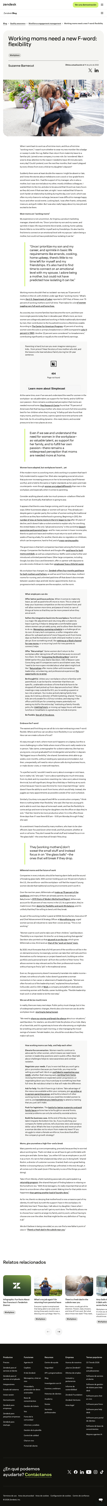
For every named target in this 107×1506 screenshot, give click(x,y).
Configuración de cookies (60, 1496)
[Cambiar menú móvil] (102, 5)
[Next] (58, 1331)
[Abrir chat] (101, 1500)
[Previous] (48, 1331)
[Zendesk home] (9, 4)
